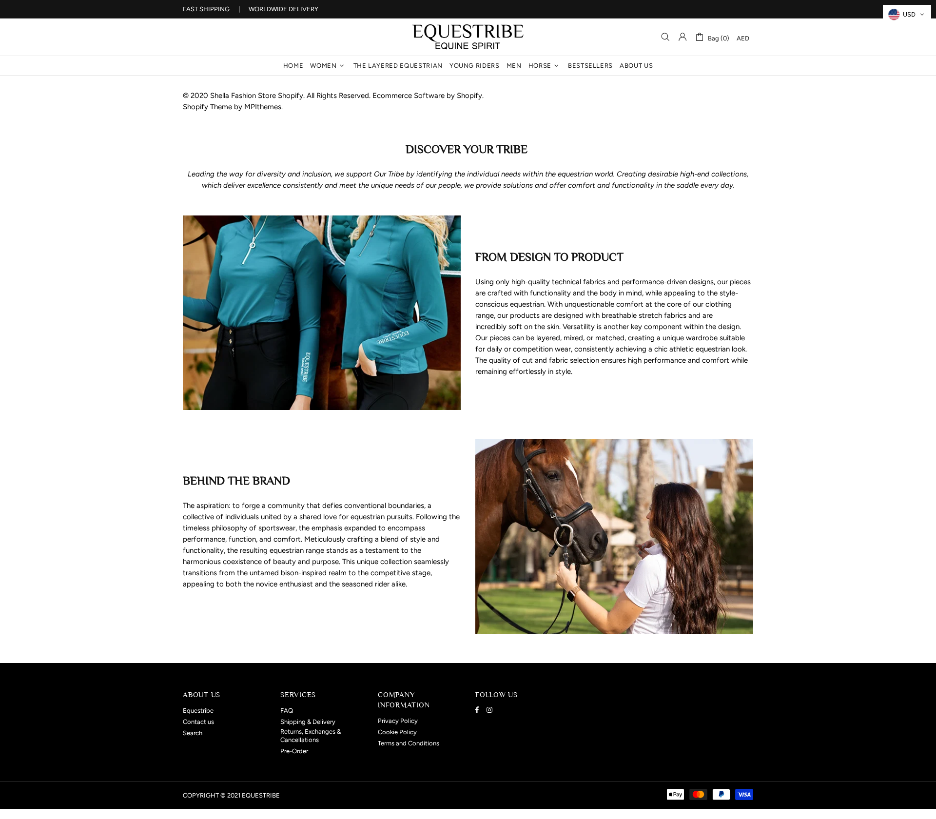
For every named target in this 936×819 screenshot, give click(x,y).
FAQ (286, 710)
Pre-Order (294, 751)
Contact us (198, 721)
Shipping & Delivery (307, 721)
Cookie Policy (397, 732)
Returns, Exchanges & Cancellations (310, 735)
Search (192, 733)
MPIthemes (262, 106)
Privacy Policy (398, 720)
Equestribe (468, 37)
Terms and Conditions (408, 743)
